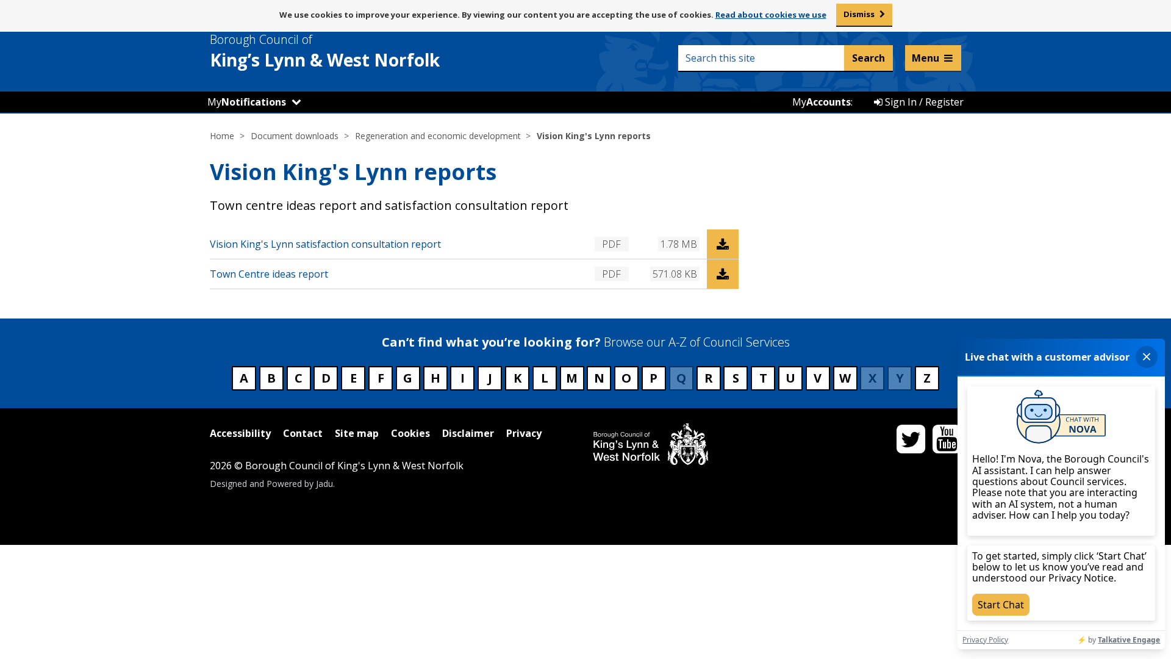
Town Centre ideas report (269, 274)
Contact (303, 433)
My (246, 102)
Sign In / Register (923, 102)
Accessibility (240, 433)
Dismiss (859, 14)
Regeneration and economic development (438, 136)
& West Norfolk (325, 51)
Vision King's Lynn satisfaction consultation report (325, 244)
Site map (357, 433)
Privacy (524, 433)
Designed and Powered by (271, 483)
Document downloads (294, 136)
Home (222, 136)
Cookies (410, 433)
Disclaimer (468, 433)
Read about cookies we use (770, 14)
